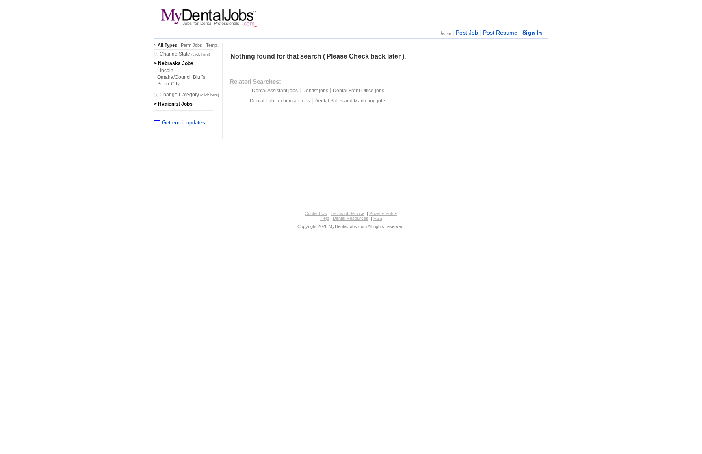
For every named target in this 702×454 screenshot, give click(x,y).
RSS (377, 218)
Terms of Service (347, 213)
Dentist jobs (315, 90)
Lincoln (165, 70)
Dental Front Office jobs (358, 90)
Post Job (467, 33)
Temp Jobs (217, 45)
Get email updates (183, 122)
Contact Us (316, 213)
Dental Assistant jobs (275, 90)
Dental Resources (350, 218)
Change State (185, 54)
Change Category (189, 95)
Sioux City (168, 84)
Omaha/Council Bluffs (181, 77)
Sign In (532, 33)
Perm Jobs (191, 45)
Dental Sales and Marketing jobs (350, 101)
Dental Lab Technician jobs (280, 101)
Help (324, 218)
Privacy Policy (383, 213)
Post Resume (500, 33)
